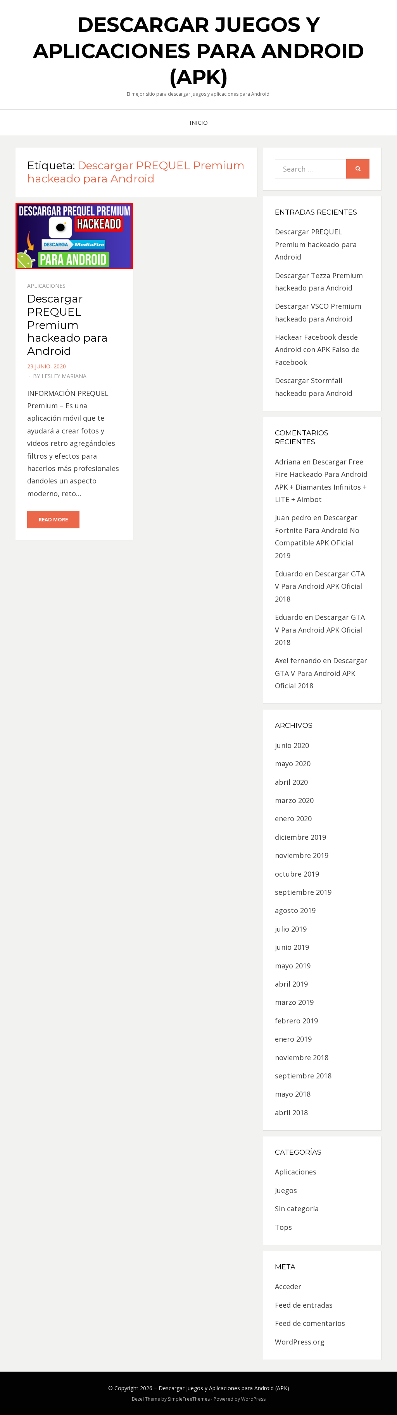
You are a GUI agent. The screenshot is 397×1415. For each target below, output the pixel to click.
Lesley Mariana (63, 376)
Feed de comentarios (310, 1323)
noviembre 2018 (301, 1057)
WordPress (253, 1399)
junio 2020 (292, 745)
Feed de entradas (304, 1305)
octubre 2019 (297, 874)
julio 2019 (291, 929)
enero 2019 (293, 1039)
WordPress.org (300, 1341)
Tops (283, 1227)
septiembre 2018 (303, 1075)
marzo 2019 (294, 1002)
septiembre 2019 (303, 892)
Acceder (288, 1286)
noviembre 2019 (301, 855)
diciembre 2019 (300, 837)
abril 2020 (291, 782)
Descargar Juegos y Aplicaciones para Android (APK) (198, 50)
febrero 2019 (296, 1020)
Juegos (286, 1190)
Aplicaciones (46, 285)
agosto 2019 (295, 910)
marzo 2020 (294, 800)
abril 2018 (291, 1112)
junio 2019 (292, 947)
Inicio (199, 122)
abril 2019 (291, 984)
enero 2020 (293, 818)
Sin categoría (297, 1208)
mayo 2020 (293, 763)
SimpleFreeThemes (189, 1399)
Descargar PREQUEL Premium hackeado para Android (67, 324)
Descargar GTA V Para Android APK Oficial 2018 (320, 586)
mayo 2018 (293, 1094)
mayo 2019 (293, 965)
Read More (53, 519)
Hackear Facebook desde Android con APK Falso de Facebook (317, 349)
